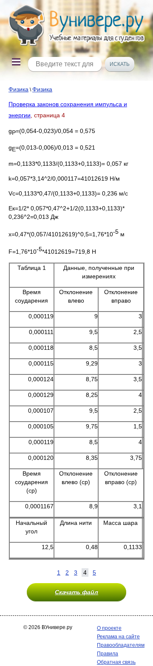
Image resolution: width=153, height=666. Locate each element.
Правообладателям (120, 645)
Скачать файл (76, 592)
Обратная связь (116, 662)
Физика (18, 89)
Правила (107, 654)
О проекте (109, 628)
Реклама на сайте (118, 637)
